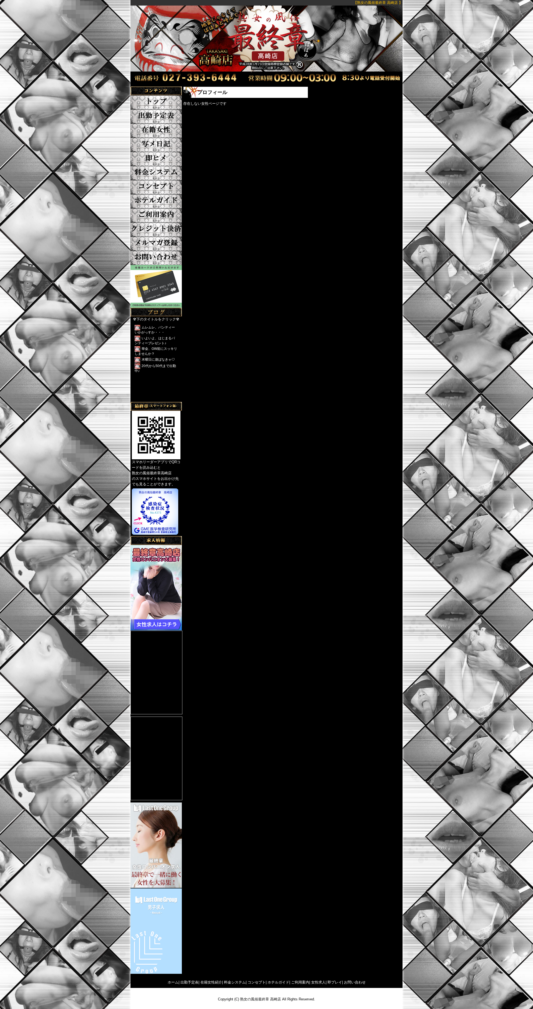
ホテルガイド (278, 982)
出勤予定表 (189, 982)
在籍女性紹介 (211, 982)
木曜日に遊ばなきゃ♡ (158, 359)
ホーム (173, 982)
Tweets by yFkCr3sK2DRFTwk (155, 399)
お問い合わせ (355, 982)
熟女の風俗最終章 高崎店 (260, 999)
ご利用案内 (300, 982)
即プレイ (335, 982)
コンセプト (257, 982)
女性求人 (318, 982)
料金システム (235, 982)
